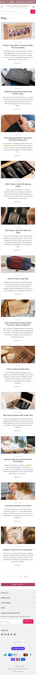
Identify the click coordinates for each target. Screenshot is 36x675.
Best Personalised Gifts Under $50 (18, 415)
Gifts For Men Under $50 (18, 279)
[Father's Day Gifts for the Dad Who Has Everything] (18, 31)
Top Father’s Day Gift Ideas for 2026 (18, 231)
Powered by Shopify (18, 671)
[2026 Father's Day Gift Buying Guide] (18, 169)
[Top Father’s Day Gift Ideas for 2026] (18, 216)
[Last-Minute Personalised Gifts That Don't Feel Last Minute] (18, 308)
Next (25, 576)
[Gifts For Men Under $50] (18, 264)
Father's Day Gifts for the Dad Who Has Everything (18, 46)
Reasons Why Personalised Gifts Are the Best (18, 460)
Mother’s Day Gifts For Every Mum (18, 550)
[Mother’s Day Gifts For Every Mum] (18, 535)
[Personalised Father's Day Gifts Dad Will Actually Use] (18, 123)
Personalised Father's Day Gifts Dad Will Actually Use (18, 139)
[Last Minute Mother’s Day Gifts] (18, 491)
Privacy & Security (20, 666)
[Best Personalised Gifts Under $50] (18, 400)
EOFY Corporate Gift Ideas (18, 369)
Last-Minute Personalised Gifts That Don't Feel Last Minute (18, 324)
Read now (17, 63)
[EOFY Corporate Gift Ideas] (18, 354)
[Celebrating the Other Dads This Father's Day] (18, 77)
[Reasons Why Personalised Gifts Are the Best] (18, 445)
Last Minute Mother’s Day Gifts (18, 506)
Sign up (28, 621)
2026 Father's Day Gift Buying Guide (18, 185)
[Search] (32, 12)
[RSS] (8, 18)
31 (21, 576)
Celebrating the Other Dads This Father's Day (18, 93)
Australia (17, 642)
